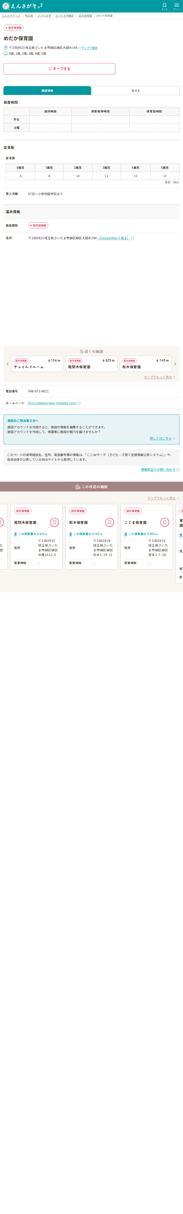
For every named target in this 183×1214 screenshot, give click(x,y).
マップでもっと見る (158, 377)
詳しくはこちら (161, 438)
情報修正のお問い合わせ (158, 469)
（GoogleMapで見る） (113, 238)
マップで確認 (89, 48)
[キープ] (54, 522)
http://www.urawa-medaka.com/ (52, 403)
